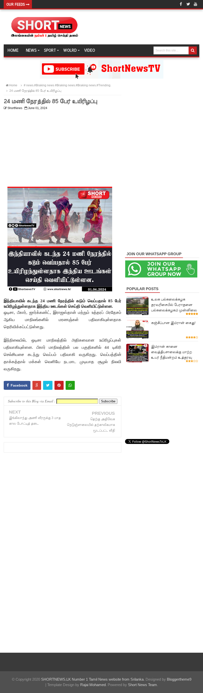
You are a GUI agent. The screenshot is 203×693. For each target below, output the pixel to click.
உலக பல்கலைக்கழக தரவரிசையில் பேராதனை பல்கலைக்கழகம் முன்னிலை (174, 304)
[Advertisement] (62, 146)
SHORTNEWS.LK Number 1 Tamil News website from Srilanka (92, 679)
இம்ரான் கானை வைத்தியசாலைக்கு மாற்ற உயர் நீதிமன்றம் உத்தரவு (171, 352)
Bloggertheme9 (179, 679)
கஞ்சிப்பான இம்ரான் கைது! (173, 323)
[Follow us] (188, 4)
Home (12, 50)
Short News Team (142, 685)
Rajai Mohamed (93, 685)
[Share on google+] (36, 385)
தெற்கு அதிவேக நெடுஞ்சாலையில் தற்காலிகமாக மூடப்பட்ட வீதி (91, 424)
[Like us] (180, 4)
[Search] (193, 50)
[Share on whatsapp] (70, 385)
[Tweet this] (47, 385)
